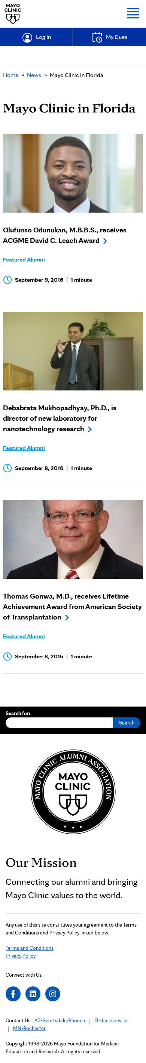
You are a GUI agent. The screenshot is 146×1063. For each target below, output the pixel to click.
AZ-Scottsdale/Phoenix (60, 1020)
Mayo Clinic (13, 14)
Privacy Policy (21, 956)
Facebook (13, 993)
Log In (43, 36)
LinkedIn (32, 993)
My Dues (116, 36)
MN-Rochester (29, 1028)
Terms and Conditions (30, 948)
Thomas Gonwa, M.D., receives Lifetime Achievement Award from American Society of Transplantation (72, 606)
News (34, 74)
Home (10, 74)
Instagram (52, 993)
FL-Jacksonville (110, 1020)
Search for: (18, 713)
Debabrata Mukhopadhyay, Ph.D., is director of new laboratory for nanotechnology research (59, 418)
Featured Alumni (24, 259)
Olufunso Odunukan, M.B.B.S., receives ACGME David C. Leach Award (65, 235)
